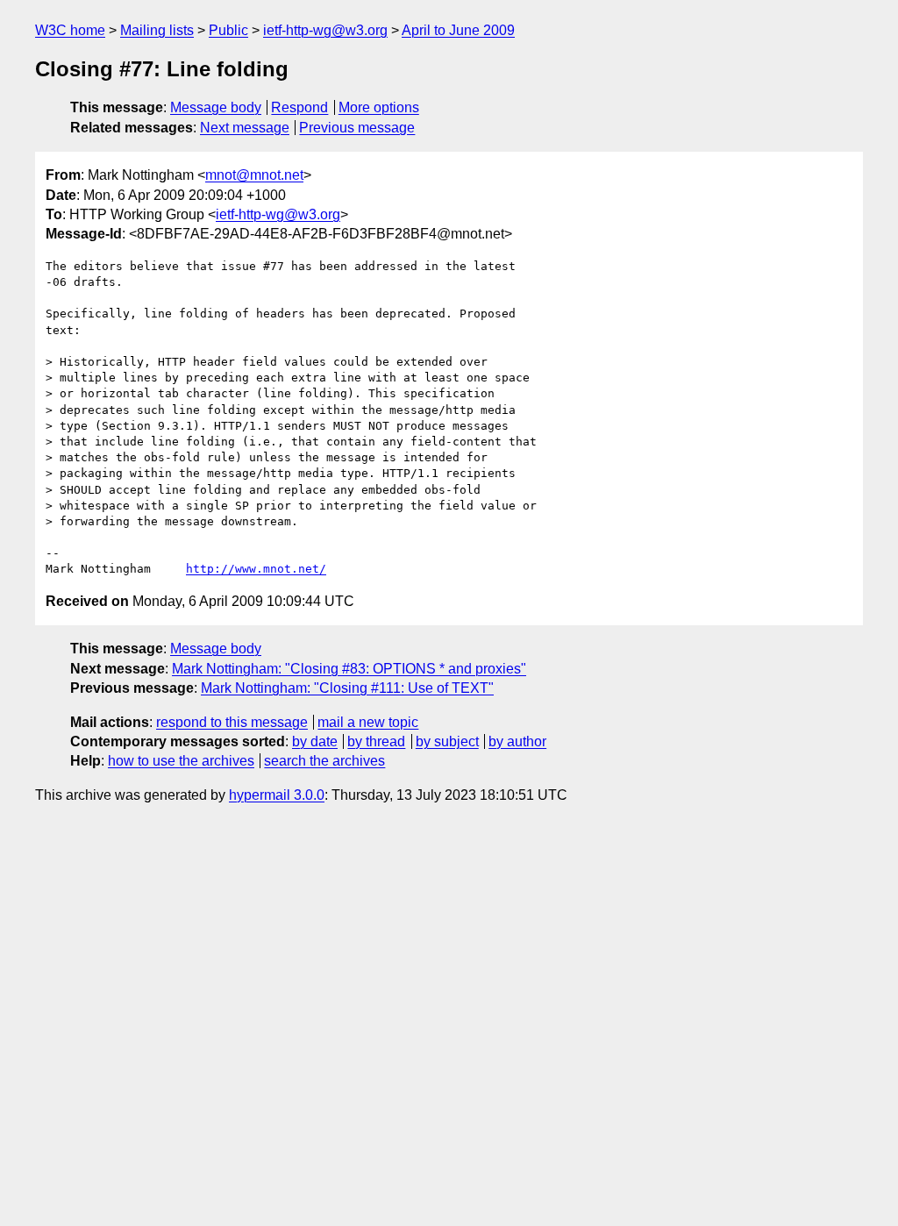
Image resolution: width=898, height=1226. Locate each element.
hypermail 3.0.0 (276, 795)
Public (228, 30)
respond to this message (232, 722)
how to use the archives (181, 760)
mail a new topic (367, 722)
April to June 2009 (458, 30)
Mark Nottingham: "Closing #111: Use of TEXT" (347, 688)
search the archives (324, 760)
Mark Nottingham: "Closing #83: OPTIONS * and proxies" (349, 668)
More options (379, 107)
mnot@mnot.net (254, 175)
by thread (376, 741)
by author (517, 741)
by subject (447, 741)
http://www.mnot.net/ (256, 568)
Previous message (357, 127)
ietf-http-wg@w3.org (325, 30)
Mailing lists (157, 30)
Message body (215, 107)
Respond (299, 107)
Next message (244, 127)
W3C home (70, 30)
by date (315, 741)
